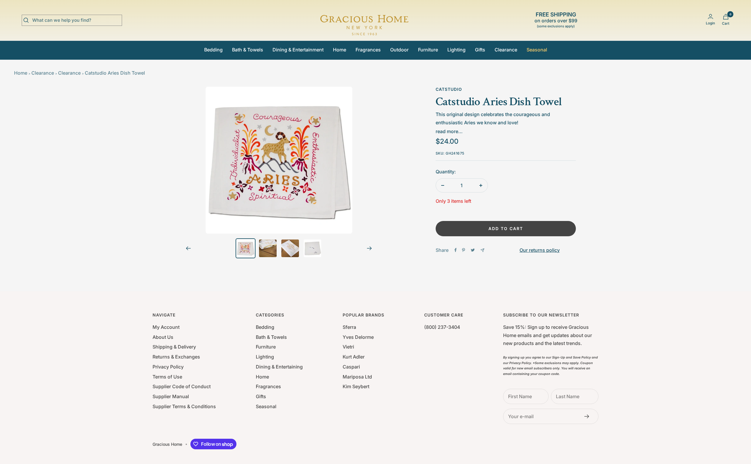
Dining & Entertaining (279, 367)
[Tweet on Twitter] (472, 250)
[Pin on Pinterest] (463, 250)
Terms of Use (167, 377)
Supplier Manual (171, 396)
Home (339, 50)
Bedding (213, 50)
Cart (725, 23)
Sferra (349, 327)
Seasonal (537, 50)
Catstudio (449, 89)
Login (710, 23)
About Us (163, 337)
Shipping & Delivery (174, 347)
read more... (449, 131)
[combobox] (76, 20)
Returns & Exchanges (176, 357)
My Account (166, 327)
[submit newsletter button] (588, 416)
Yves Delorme (358, 337)
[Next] (369, 248)
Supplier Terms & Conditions (184, 406)
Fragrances (368, 50)
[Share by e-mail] (482, 250)
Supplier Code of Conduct (182, 386)
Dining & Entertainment (298, 50)
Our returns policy (540, 250)
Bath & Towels (247, 50)
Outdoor (399, 50)
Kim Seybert (356, 386)
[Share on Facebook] (455, 250)
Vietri (348, 347)
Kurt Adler (354, 357)
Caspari (351, 367)
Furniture (428, 50)
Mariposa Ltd (357, 377)
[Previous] (188, 248)
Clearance (506, 50)
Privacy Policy (168, 367)
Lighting (456, 50)
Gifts (480, 50)
